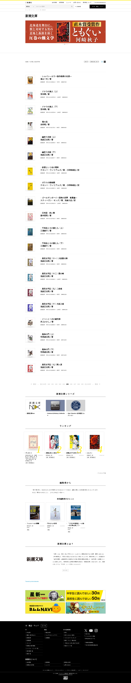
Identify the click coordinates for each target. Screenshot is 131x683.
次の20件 (88, 384)
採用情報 (61, 2)
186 (71, 384)
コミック (29, 643)
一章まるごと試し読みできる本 (71, 643)
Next (104, 32)
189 (82, 384)
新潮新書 (29, 640)
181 (52, 384)
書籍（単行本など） (31, 635)
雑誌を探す (48, 632)
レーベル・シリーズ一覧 (36, 9)
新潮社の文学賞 (30, 665)
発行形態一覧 (30, 651)
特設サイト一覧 (68, 645)
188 (78, 384)
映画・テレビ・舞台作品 (70, 640)
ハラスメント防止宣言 (71, 670)
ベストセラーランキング (70, 637)
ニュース (68, 2)
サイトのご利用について (48, 670)
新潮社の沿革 (67, 662)
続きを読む (65, 570)
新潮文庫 (29, 637)
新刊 (65, 632)
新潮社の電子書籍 (31, 645)
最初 (34, 384)
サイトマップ (85, 670)
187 (75, 384)
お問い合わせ (77, 2)
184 (63, 384)
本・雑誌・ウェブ (98, 6)
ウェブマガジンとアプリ (51, 635)
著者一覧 (29, 653)
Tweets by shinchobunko (32, 581)
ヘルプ (79, 670)
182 (56, 384)
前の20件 (43, 384)
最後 (96, 384)
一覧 (45, 625)
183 (60, 384)
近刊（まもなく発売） (69, 635)
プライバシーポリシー (59, 670)
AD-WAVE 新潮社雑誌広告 (100, 2)
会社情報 (54, 2)
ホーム (26, 9)
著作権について (87, 2)
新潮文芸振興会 (89, 642)
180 (49, 384)
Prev (26, 32)
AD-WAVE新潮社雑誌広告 (92, 645)
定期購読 (48, 637)
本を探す (29, 632)
